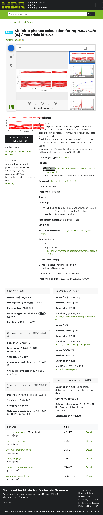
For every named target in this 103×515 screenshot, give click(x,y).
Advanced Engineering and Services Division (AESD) (30, 494)
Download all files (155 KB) (19, 139)
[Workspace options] (11, 74)
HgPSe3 (63, 181)
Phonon (54, 181)
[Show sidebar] (20, 48)
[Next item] (55, 103)
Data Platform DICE (88, 506)
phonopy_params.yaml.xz (19, 467)
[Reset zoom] (42, 103)
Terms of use (85, 490)
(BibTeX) (9, 183)
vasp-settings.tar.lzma (17, 476)
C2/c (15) (73, 181)
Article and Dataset (24, 22)
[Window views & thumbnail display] (85, 48)
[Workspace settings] (11, 65)
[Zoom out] (36, 103)
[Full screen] (11, 82)
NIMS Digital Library (88, 503)
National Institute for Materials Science (35, 490)
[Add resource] (11, 48)
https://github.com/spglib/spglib (72, 344)
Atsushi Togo (12, 40)
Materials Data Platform (15, 497)
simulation (63, 157)
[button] (82, 57)
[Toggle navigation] (99, 5)
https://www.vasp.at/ (66, 369)
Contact (7, 502)
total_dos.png (13, 458)
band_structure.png (16, 432)
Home (8, 22)
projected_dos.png (16, 441)
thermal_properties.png (19, 450)
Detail (89, 432)
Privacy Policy (85, 493)
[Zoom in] (29, 103)
